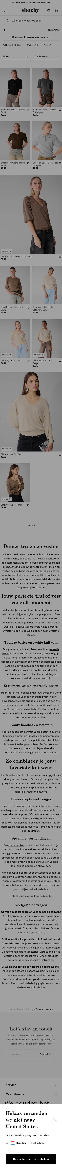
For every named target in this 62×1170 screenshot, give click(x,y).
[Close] (54, 1119)
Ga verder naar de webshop (31, 1159)
